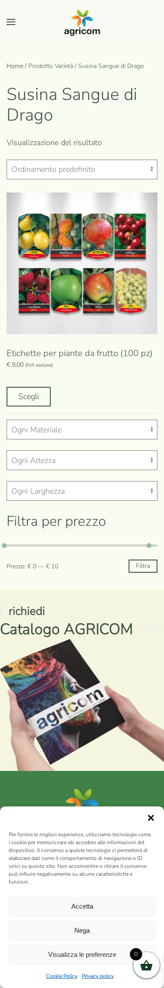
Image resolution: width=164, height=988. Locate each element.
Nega (82, 930)
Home (15, 66)
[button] (151, 817)
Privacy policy (98, 976)
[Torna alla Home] (82, 22)
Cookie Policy (61, 976)
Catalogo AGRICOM (66, 629)
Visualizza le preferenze (82, 954)
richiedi (27, 611)
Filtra (143, 566)
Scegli (28, 396)
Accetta (82, 906)
